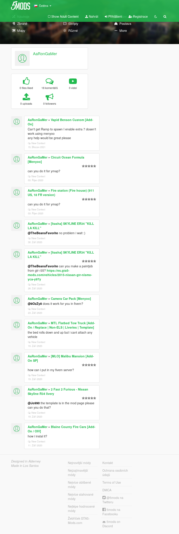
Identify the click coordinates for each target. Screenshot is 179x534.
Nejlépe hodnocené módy (81, 508)
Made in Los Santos (25, 465)
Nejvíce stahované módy (80, 496)
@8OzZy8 (35, 303)
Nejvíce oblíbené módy (79, 484)
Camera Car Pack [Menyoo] (71, 298)
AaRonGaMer (45, 53)
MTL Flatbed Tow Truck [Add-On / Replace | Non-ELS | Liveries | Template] (61, 325)
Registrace (140, 16)
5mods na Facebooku (111, 511)
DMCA (106, 490)
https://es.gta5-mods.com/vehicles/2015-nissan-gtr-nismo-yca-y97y (60, 274)
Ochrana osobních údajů (115, 472)
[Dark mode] (155, 16)
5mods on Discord (111, 523)
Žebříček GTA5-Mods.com (79, 520)
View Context (38, 143)
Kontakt (107, 463)
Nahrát (93, 16)
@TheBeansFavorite (43, 233)
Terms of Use (111, 482)
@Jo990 (34, 403)
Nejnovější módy (79, 463)
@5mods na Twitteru (112, 499)
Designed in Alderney (26, 461)
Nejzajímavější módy (78, 472)
